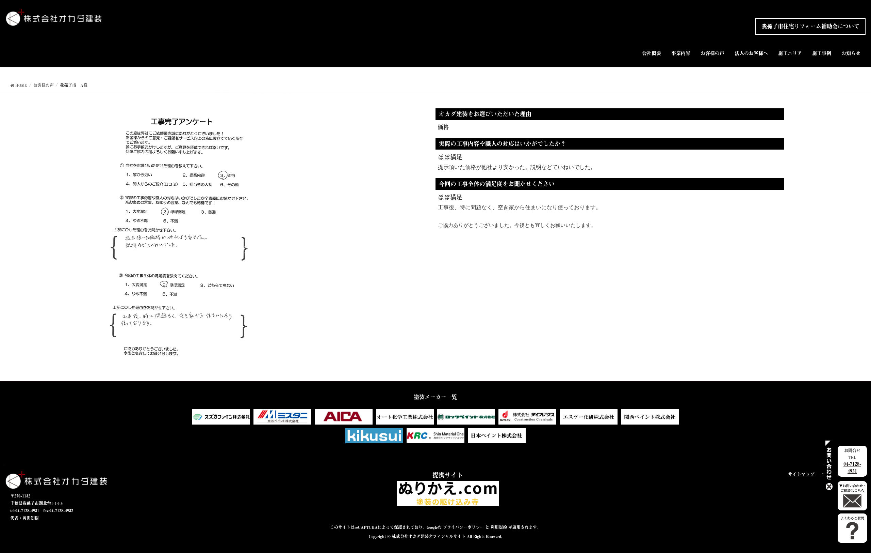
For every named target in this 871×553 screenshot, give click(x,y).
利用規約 (499, 527)
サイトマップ (801, 474)
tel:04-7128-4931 (24, 510)
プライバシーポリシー (463, 527)
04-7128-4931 (852, 467)
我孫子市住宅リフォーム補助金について (810, 26)
